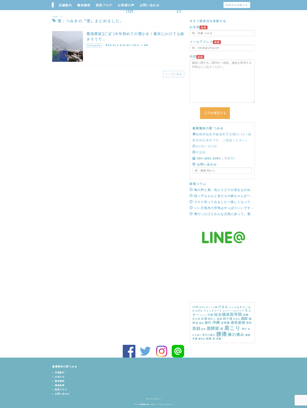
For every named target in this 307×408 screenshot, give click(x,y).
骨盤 (218, 339)
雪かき (116, 45)
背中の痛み (209, 335)
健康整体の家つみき (64, 366)
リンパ (203, 315)
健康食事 (60, 385)
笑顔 (196, 328)
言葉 (195, 339)
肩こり (140, 45)
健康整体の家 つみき (207, 128)
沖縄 (216, 322)
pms (202, 307)
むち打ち (197, 310)
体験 (246, 314)
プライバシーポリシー (153, 399)
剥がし (212, 319)
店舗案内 (65, 5)
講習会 (201, 339)
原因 (219, 319)
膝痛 (248, 335)
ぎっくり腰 (211, 307)
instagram (94, 45)
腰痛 (146, 45)
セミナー (227, 311)
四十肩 (227, 318)
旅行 (208, 322)
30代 (195, 307)
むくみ (247, 307)
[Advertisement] (222, 275)
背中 (244, 329)
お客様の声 (126, 5)
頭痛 (209, 338)
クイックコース (213, 310)
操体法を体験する (237, 5)
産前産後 (238, 322)
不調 (134, 45)
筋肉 (203, 329)
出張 (204, 318)
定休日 (236, 319)
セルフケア (238, 311)
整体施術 (84, 5)
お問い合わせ (150, 5)
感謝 (244, 318)
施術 (201, 323)
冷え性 (196, 319)
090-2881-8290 (209, 158)
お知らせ (60, 377)
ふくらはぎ (235, 307)
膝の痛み (127, 45)
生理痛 (225, 322)
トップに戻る (173, 74)
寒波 (110, 45)
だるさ (223, 307)
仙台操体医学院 (228, 314)
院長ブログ (104, 5)
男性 (249, 322)
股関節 (213, 328)
